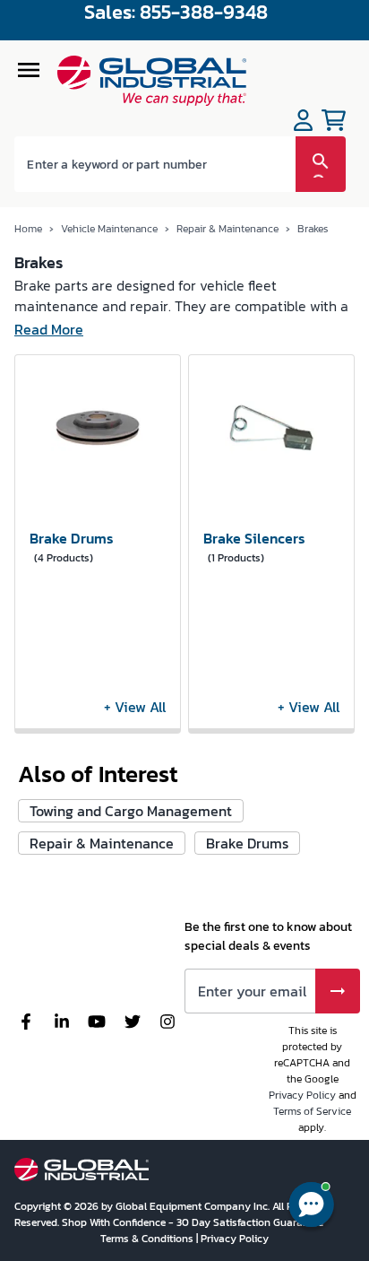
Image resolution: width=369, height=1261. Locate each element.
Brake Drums (247, 843)
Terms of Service (312, 1111)
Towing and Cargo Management (131, 811)
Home (28, 229)
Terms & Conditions (148, 1239)
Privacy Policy (302, 1095)
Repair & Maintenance (227, 229)
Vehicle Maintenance (109, 229)
